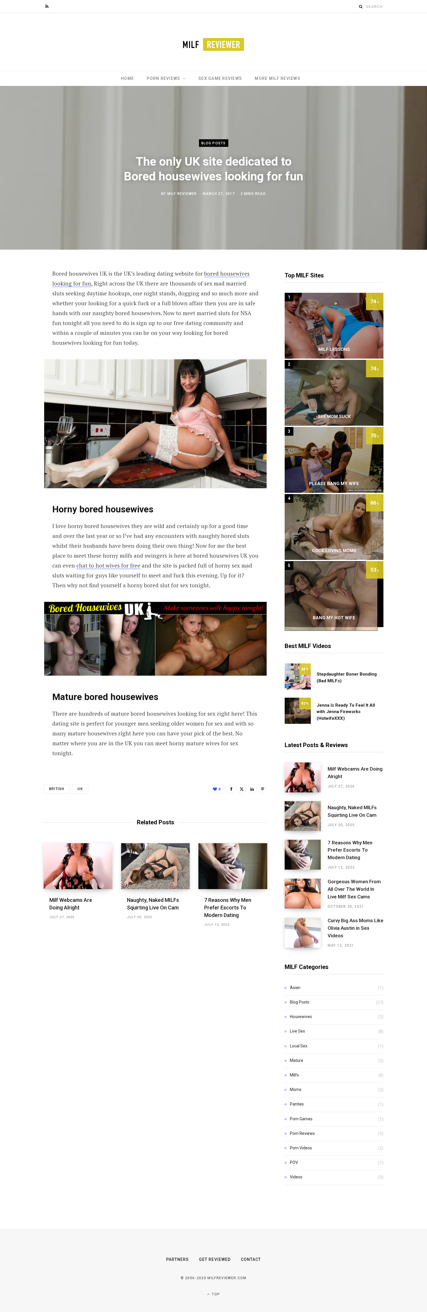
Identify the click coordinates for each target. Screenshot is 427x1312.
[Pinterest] (262, 789)
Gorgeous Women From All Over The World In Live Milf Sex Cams (354, 889)
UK (80, 789)
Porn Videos (301, 1148)
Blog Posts (213, 143)
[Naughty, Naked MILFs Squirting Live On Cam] (155, 866)
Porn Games (301, 1119)
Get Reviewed (215, 1259)
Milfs (294, 1075)
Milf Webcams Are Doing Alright (355, 772)
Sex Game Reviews (220, 78)
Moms (296, 1089)
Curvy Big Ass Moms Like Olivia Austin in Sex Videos (355, 928)
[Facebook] (231, 789)
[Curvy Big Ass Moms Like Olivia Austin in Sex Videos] (306, 933)
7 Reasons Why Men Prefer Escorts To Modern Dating (227, 907)
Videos (296, 1177)
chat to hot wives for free (108, 565)
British (56, 789)
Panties (297, 1104)
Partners (177, 1259)
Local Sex (298, 1046)
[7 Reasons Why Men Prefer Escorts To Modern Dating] (232, 866)
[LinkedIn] (252, 789)
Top (215, 1294)
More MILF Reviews (277, 78)
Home (127, 78)
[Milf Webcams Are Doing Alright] (78, 866)
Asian (295, 987)
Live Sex (297, 1031)
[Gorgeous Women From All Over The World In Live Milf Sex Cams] (306, 894)
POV (294, 1162)
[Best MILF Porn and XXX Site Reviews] (213, 42)
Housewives (301, 1016)
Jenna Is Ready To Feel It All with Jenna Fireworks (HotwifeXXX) (346, 712)
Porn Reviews (163, 78)
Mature (296, 1060)
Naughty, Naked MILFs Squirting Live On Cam (352, 811)
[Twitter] (241, 789)
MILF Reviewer (182, 194)
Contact (251, 1259)
